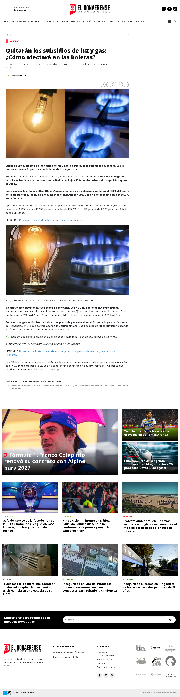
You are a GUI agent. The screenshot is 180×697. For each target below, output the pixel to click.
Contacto (101, 663)
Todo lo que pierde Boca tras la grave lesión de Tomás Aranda (146, 433)
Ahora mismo (19, 21)
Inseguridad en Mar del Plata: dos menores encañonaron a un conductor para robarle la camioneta (90, 587)
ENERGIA (140, 21)
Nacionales (128, 21)
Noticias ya (34, 21)
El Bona (102, 21)
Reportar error (105, 659)
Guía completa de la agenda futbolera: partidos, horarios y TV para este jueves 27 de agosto (148, 464)
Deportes (114, 21)
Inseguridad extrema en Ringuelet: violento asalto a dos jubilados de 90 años (149, 587)
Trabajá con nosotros (108, 667)
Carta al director (105, 655)
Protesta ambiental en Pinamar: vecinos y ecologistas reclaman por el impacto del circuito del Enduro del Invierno (150, 526)
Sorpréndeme (20, 10)
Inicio (6, 21)
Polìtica (91, 21)
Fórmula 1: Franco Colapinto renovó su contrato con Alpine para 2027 (44, 461)
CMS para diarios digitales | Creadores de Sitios (159, 693)
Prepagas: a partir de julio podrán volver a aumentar (50, 219)
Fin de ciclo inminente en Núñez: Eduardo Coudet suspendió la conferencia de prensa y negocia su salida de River (88, 526)
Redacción (102, 652)
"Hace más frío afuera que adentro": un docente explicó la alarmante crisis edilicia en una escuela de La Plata (29, 589)
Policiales (48, 21)
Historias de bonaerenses (70, 21)
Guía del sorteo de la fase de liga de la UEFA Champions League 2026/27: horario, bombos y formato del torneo (28, 526)
